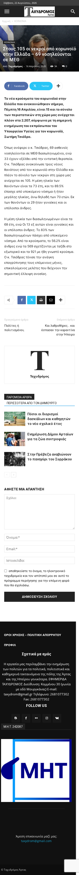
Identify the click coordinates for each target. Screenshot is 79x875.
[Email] (51, 300)
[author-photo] (39, 370)
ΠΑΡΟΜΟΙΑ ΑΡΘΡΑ (19, 397)
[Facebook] (21, 300)
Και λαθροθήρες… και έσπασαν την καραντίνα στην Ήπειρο (58, 330)
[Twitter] (31, 300)
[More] (58, 86)
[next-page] (13, 474)
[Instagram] (47, 718)
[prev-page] (6, 474)
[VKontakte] (57, 718)
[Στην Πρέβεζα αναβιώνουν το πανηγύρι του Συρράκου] (14, 459)
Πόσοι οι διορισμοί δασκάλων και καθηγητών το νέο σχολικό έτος (48, 419)
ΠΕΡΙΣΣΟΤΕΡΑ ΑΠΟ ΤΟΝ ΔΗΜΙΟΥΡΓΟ (32, 403)
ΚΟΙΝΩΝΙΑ (20, 21)
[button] (6, 11)
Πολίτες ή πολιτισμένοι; (14, 328)
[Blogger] (16, 718)
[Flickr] (36, 718)
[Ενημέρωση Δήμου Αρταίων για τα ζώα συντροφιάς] (14, 439)
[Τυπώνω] (41, 300)
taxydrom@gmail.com (36, 841)
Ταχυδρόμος (15, 66)
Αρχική (6, 21)
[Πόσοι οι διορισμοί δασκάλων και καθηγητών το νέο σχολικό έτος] (14, 419)
